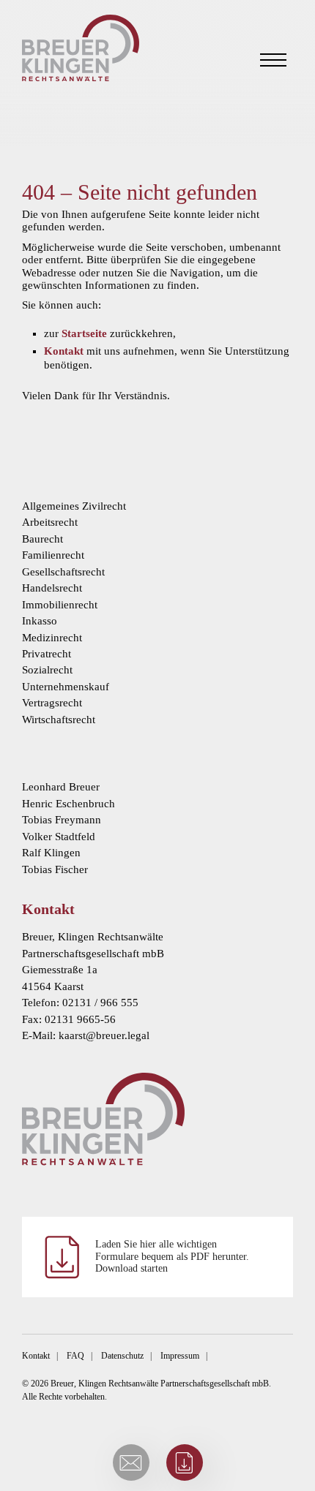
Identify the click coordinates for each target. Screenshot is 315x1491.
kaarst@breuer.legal (104, 1035)
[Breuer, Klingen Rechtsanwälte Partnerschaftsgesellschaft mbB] (80, 48)
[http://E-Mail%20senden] (131, 1462)
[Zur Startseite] (157, 1119)
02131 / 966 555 (100, 1002)
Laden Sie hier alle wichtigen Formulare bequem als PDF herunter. (172, 1257)
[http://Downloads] (184, 1462)
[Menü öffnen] (273, 60)
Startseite (84, 333)
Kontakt (64, 351)
